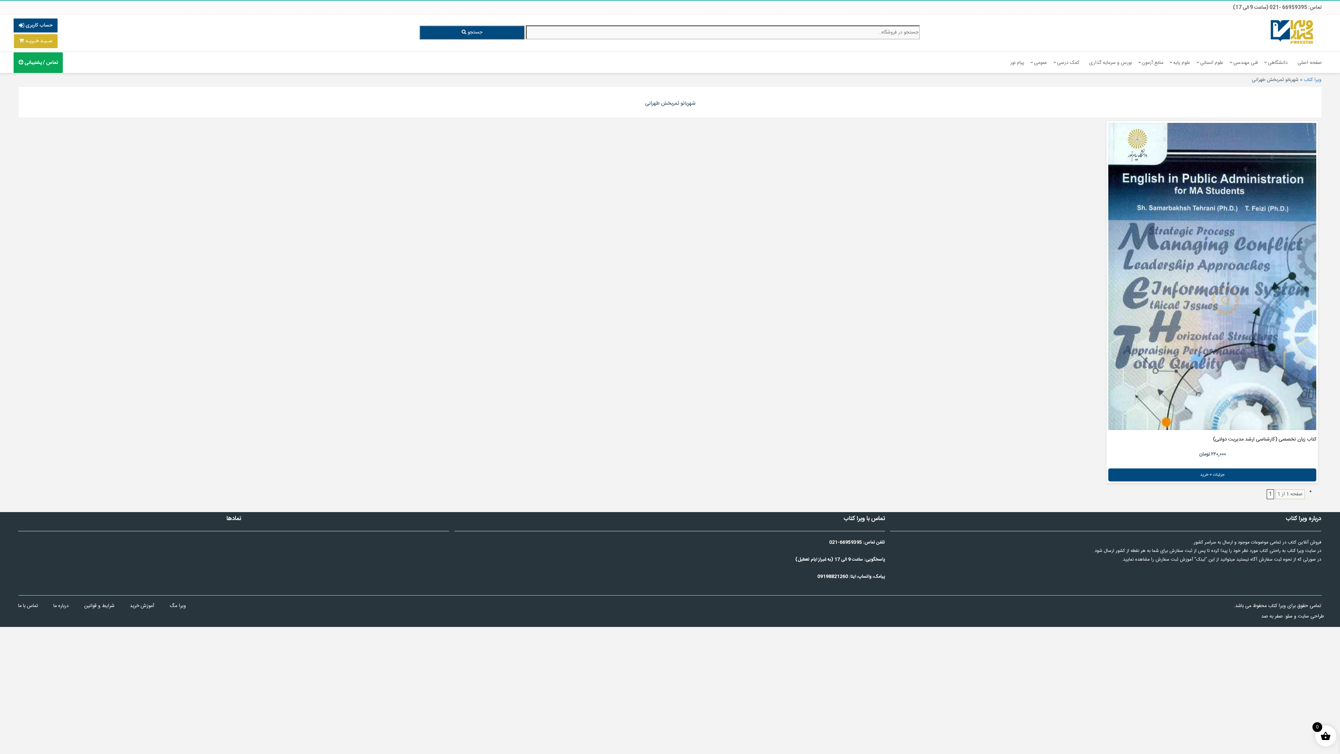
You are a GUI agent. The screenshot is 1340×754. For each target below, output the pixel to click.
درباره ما (61, 606)
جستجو (474, 32)
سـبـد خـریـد (38, 41)
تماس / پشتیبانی (40, 63)
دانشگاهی (1278, 63)
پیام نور (1017, 63)
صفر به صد (1272, 616)
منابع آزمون (1152, 63)
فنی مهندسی (1245, 63)
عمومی (1040, 63)
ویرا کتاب (1313, 80)
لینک (1200, 559)
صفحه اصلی (1309, 63)
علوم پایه (1181, 63)
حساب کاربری (38, 25)
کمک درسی (1068, 63)
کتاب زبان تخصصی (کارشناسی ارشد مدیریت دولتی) (1264, 439)
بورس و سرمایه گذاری (1110, 63)
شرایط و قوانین (99, 606)
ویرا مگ (178, 606)
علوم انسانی (1211, 63)
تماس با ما (28, 606)
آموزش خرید (142, 606)
